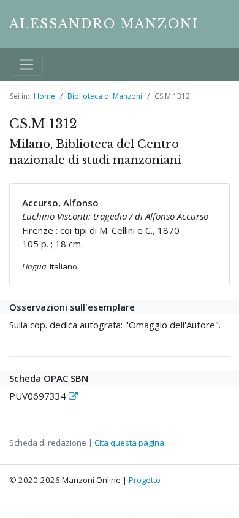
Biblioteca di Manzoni (104, 96)
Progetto (145, 479)
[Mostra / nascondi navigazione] (26, 64)
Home (44, 96)
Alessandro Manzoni (104, 24)
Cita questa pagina (129, 442)
